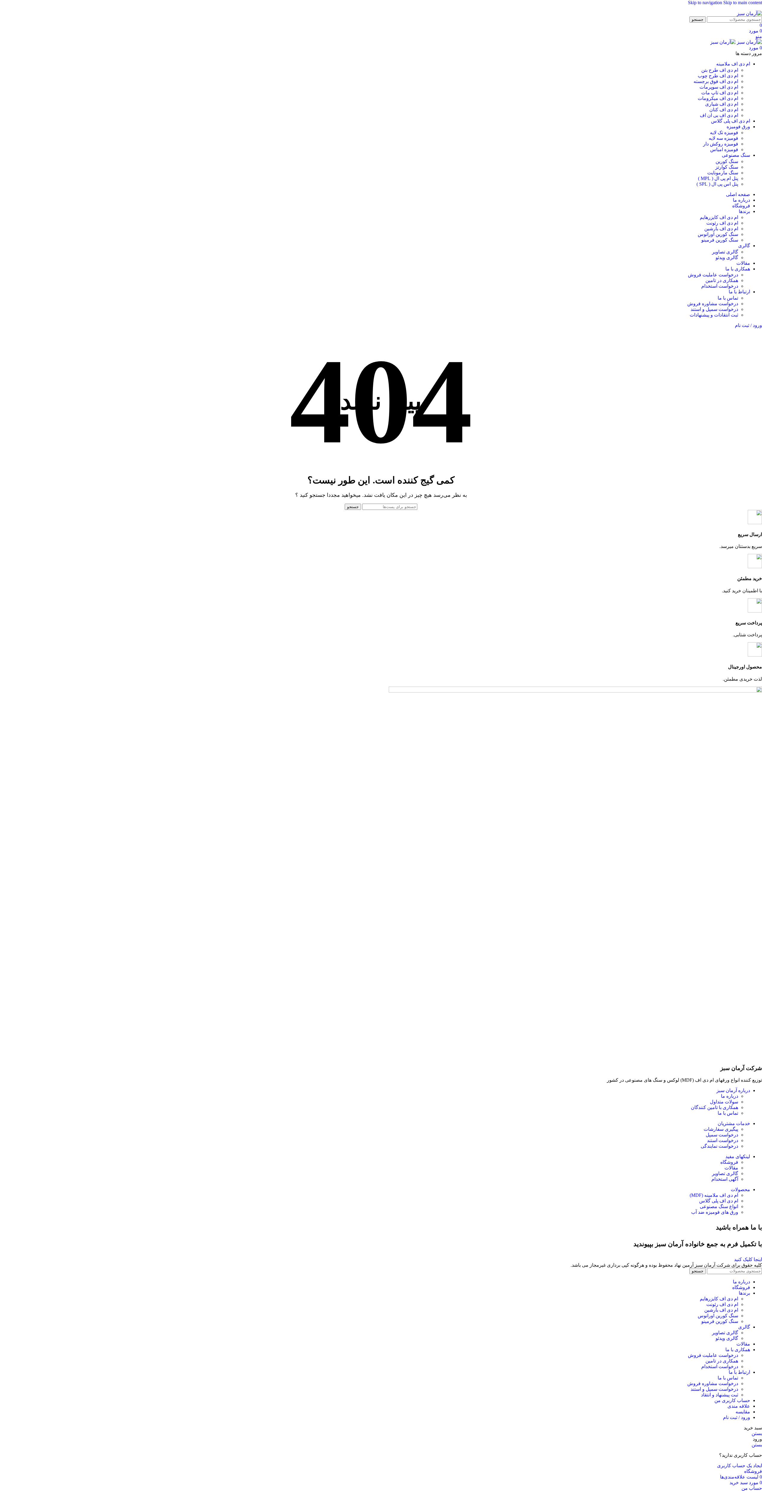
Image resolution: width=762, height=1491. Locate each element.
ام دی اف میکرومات (718, 98)
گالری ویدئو (727, 257)
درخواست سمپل (722, 1134)
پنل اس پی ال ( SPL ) (717, 184)
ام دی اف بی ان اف (719, 115)
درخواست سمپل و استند (714, 309)
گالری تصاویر (725, 251)
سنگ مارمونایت (722, 172)
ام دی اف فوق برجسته (716, 81)
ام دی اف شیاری (721, 103)
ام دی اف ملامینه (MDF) (714, 1195)
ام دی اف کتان (723, 109)
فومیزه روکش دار (720, 143)
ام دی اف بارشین (721, 228)
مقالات (731, 1167)
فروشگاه (729, 1162)
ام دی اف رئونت (722, 222)
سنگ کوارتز (726, 167)
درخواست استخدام (719, 286)
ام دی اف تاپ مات (719, 92)
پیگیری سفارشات (721, 1129)
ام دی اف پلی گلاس (718, 1200)
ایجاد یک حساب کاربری (739, 1465)
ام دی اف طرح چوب (718, 75)
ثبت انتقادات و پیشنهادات (714, 314)
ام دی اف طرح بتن (719, 70)
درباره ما (729, 1096)
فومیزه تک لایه (724, 132)
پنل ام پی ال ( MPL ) (718, 178)
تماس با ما (728, 297)
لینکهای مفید (737, 1156)
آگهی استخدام (724, 1179)
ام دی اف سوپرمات (718, 87)
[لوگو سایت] (749, 13)
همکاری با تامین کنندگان (714, 1107)
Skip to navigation (705, 2)
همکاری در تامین (721, 280)
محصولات (740, 1189)
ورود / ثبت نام (736, 1417)
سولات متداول (724, 1101)
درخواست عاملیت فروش (713, 274)
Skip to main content (742, 2)
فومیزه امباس (724, 149)
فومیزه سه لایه (723, 138)
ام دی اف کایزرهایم (719, 217)
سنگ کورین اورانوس (718, 234)
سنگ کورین (727, 161)
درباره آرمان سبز (733, 1090)
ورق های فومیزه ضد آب (714, 1212)
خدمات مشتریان (734, 1123)
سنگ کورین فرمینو (719, 239)
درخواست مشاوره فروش (712, 303)
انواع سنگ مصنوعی (719, 1206)
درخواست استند (722, 1140)
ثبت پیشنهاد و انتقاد (719, 1394)
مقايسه (743, 1411)
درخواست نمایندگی (719, 1146)
